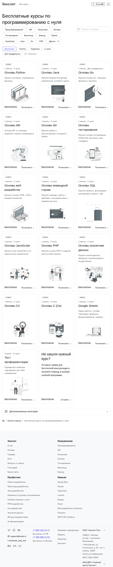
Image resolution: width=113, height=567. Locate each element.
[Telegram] (9, 531)
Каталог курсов (14, 421)
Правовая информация (68, 530)
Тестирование (64, 463)
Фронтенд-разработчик (18, 486)
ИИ (59, 450)
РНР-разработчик (15, 504)
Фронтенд (62, 468)
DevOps (61, 459)
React (60, 504)
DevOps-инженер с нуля (18, 499)
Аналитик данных (15, 513)
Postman (61, 513)
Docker (61, 486)
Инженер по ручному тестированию (24, 495)
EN (14, 546)
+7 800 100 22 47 (41, 530)
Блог (10, 459)
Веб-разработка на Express (70, 508)
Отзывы (11, 450)
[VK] (19, 531)
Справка (11, 454)
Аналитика (62, 454)
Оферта (61, 535)
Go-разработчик (15, 508)
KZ (19, 546)
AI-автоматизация (16, 521)
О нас (10, 445)
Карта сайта (13, 472)
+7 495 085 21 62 (41, 537)
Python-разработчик (16, 482)
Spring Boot (63, 482)
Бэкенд (61, 472)
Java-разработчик (16, 491)
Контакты (62, 543)
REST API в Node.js (66, 517)
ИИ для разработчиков (18, 517)
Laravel (61, 495)
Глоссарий (12, 468)
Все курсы (23, 4)
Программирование (67, 445)
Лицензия (62, 539)
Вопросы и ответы (16, 463)
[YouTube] (14, 531)
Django (61, 499)
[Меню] (108, 4)
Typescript (62, 491)
